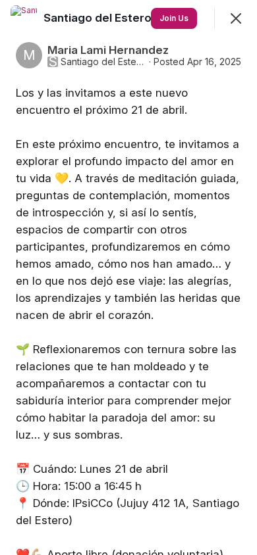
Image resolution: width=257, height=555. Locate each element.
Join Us (173, 18)
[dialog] (128, 277)
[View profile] (24, 18)
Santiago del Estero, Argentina (103, 62)
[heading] (128, 18)
